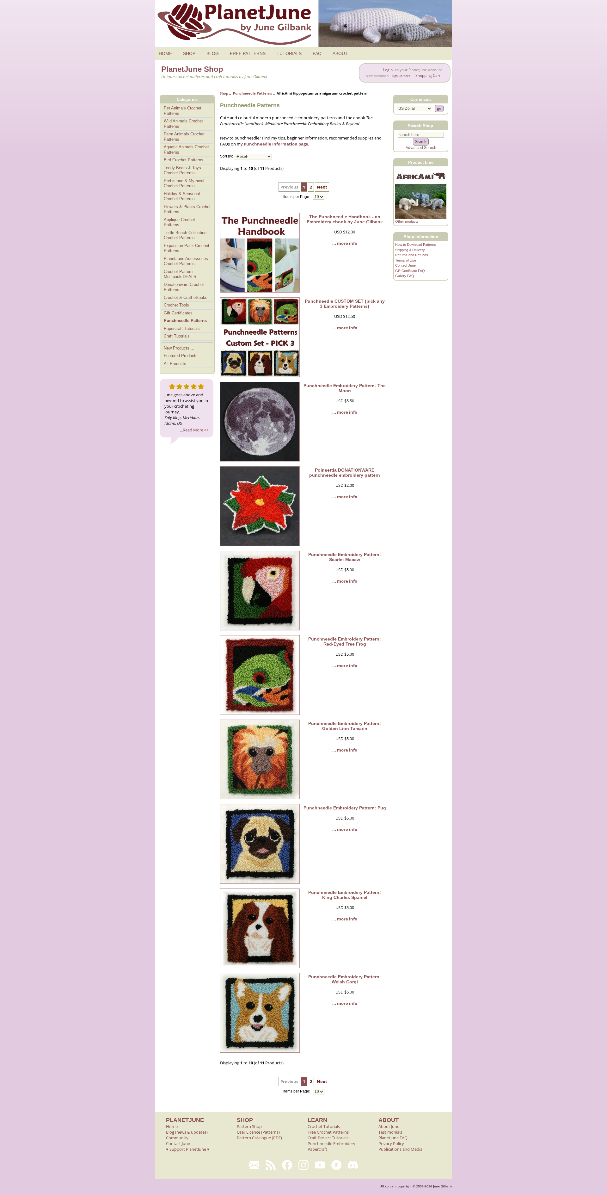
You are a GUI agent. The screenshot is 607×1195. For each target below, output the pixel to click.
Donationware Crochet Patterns (184, 287)
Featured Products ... (183, 355)
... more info (344, 243)
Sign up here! (401, 76)
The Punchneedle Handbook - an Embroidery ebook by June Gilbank (345, 219)
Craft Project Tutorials (328, 1138)
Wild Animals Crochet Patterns (183, 124)
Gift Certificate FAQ (410, 271)
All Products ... (177, 363)
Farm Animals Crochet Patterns (184, 137)
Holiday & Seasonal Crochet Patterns (182, 196)
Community (177, 1138)
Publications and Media (400, 1149)
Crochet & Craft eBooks (185, 297)
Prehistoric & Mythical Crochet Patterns (184, 183)
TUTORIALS (289, 53)
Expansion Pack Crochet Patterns (186, 248)
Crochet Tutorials (324, 1126)
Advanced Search (421, 148)
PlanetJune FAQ (393, 1138)
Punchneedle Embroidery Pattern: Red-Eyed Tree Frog (344, 641)
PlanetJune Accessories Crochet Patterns (186, 261)
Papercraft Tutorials (182, 328)
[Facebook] (287, 1165)
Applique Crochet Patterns (179, 222)
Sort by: (226, 156)
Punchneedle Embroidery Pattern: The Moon (345, 388)
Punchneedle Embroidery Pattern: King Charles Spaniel (344, 895)
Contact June (405, 265)
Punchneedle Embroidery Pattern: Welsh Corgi (344, 979)
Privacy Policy (391, 1143)
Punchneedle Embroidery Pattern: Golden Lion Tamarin (344, 726)
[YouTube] (320, 1165)
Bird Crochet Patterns (183, 160)
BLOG (212, 53)
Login (388, 69)
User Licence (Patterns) (258, 1132)
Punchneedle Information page (276, 144)
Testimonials (390, 1132)
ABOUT (340, 53)
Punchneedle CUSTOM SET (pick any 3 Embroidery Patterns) (345, 304)
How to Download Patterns (415, 244)
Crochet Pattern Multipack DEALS (180, 274)
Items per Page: (297, 197)
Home (172, 1126)
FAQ (317, 53)
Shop (224, 93)
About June (388, 1126)
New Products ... (179, 348)
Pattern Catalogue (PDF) (259, 1138)
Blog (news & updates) (187, 1132)
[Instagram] (303, 1165)
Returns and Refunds (411, 255)
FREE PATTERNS (248, 53)
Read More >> (196, 430)
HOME (165, 53)
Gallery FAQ (404, 276)
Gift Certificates (178, 313)
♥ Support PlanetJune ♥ (188, 1149)
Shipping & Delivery (410, 250)
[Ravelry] (336, 1165)
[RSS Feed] (271, 1165)
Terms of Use (405, 260)
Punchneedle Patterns (252, 93)
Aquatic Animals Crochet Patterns (186, 150)
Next (322, 187)
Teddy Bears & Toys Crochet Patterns (182, 170)
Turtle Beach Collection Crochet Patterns (185, 235)
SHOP (189, 53)
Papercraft (317, 1149)
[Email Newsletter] (254, 1165)
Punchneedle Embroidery (331, 1143)
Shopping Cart (427, 75)
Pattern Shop (249, 1126)
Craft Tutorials (177, 336)
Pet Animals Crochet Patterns (182, 111)
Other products (407, 221)
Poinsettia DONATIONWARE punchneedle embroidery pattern (344, 472)
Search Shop (420, 125)
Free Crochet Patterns (328, 1132)
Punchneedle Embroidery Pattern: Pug (345, 807)
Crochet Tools (176, 305)
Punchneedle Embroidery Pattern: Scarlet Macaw (344, 557)
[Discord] (353, 1165)
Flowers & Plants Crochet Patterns (187, 209)
